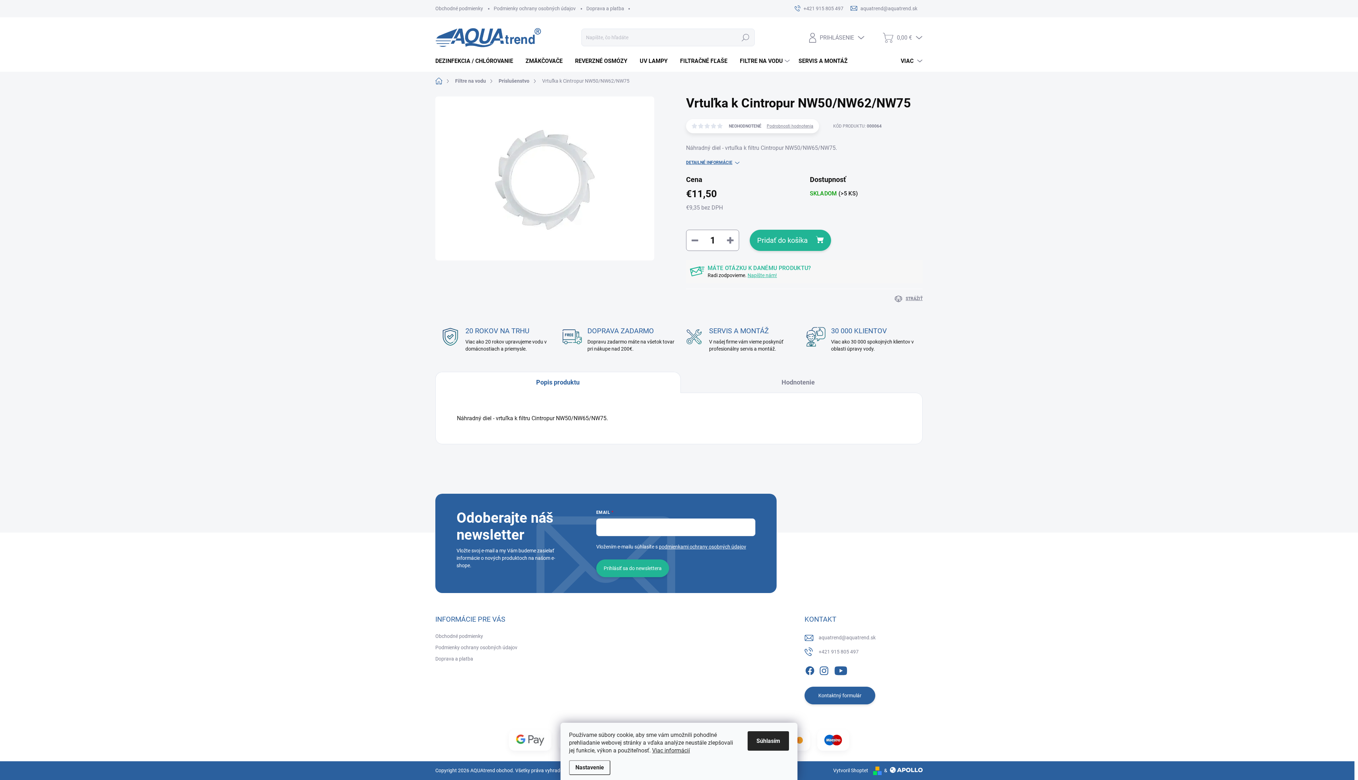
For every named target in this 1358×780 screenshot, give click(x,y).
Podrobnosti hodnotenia (790, 126)
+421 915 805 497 (839, 652)
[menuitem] (476, 61)
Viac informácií (671, 750)
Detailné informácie (709, 162)
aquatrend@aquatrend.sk (847, 637)
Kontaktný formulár (839, 695)
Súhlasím (768, 741)
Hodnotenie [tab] (798, 382)
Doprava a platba (605, 8)
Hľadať (745, 37)
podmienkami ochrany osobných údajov (702, 547)
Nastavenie (589, 767)
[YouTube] (841, 669)
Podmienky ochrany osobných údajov (535, 8)
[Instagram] (824, 669)
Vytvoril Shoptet (850, 770)
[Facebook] (810, 669)
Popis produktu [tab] (558, 382)
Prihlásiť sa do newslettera (633, 568)
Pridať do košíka (782, 240)
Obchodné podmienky (459, 8)
